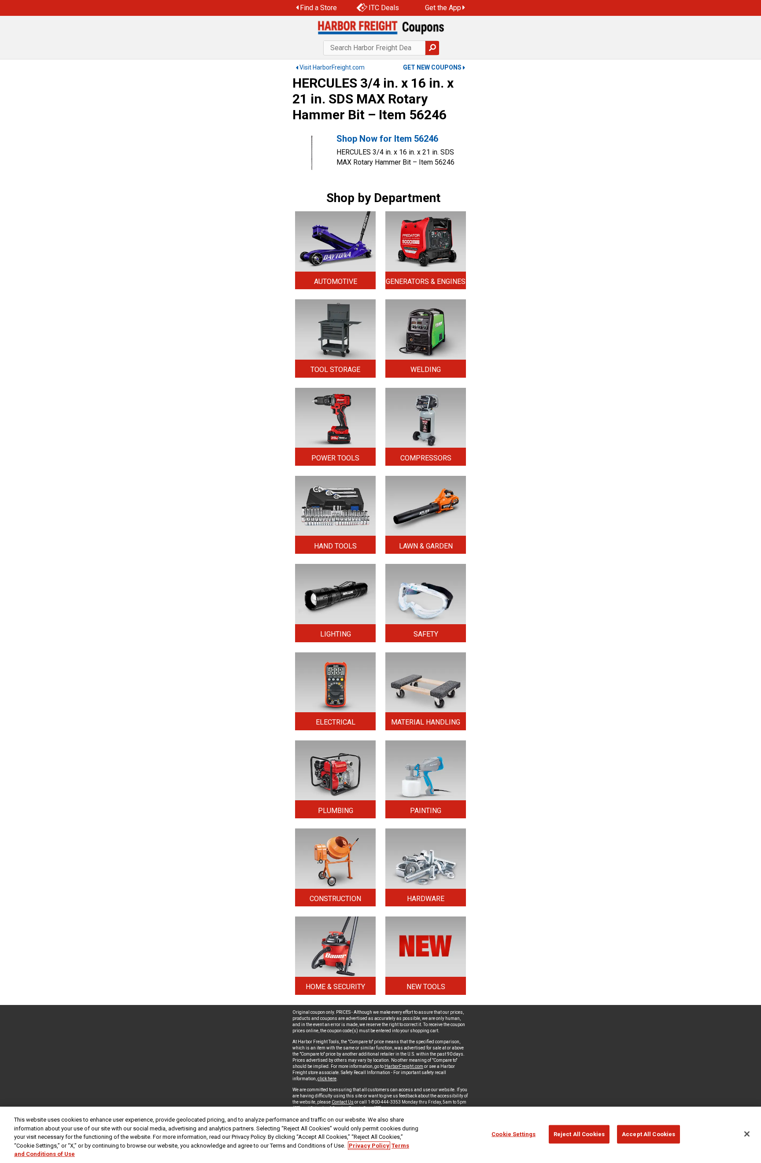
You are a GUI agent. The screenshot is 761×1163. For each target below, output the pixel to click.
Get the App (443, 8)
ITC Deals (384, 8)
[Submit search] (432, 48)
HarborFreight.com (403, 1066)
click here (327, 1078)
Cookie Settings (513, 1134)
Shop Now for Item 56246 (387, 138)
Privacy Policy (369, 1145)
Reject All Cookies (579, 1134)
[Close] (747, 1134)
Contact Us (343, 1102)
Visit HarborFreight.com (332, 67)
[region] (380, 1135)
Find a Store (318, 8)
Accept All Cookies (648, 1134)
